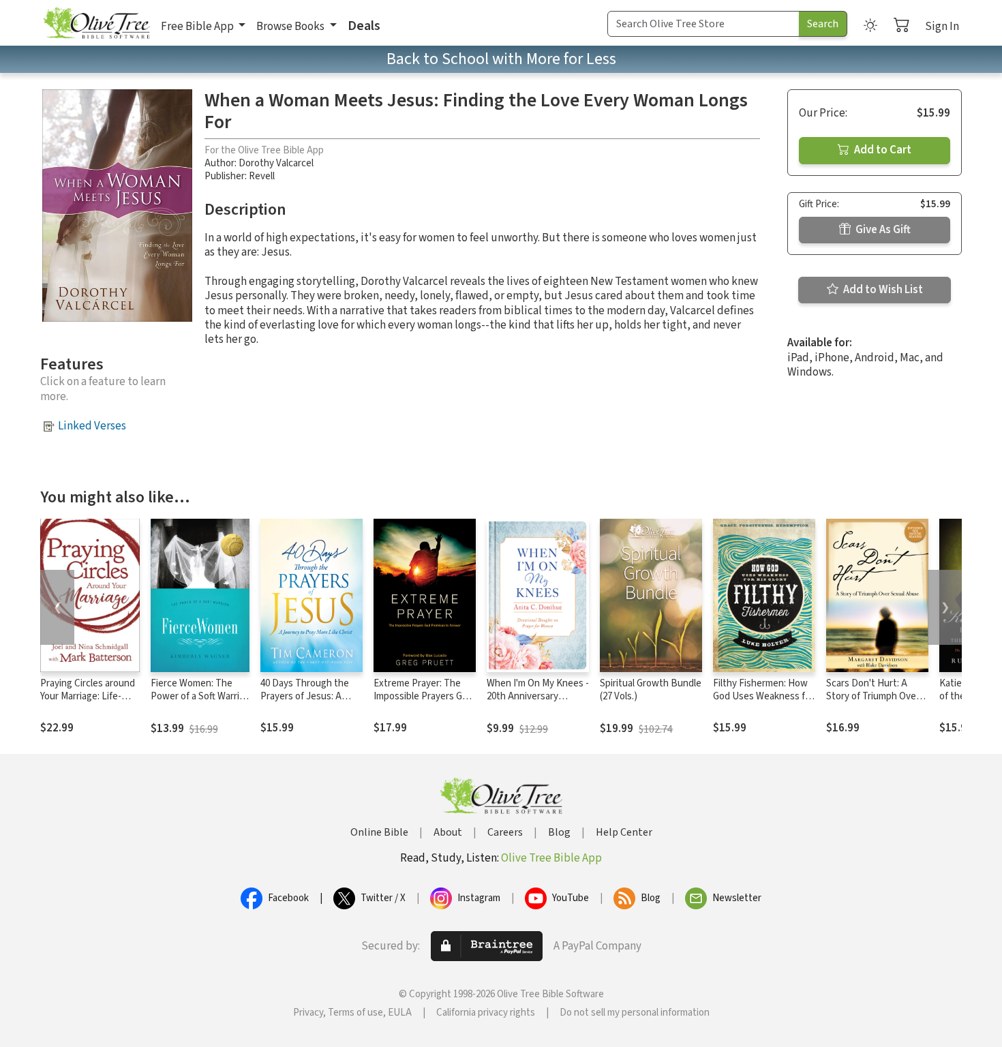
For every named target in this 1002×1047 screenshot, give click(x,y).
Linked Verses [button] (92, 426)
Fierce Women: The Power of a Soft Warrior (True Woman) (199, 696)
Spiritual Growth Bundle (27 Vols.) (650, 689)
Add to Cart (881, 150)
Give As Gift (882, 230)
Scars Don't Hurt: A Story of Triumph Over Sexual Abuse (873, 696)
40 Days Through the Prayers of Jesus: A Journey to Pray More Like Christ (306, 702)
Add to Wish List (882, 290)
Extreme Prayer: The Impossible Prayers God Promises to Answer (423, 696)
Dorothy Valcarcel (276, 163)
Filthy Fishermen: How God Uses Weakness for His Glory (763, 696)
